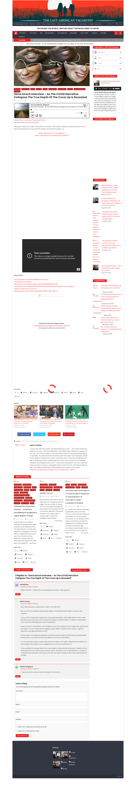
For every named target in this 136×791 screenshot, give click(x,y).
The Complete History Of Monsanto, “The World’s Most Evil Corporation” (111, 329)
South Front (82, 506)
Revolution (29, 498)
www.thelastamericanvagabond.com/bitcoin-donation (52, 326)
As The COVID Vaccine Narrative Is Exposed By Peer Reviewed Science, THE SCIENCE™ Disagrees (51, 421)
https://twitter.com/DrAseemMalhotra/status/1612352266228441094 (36, 284)
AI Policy (22, 37)
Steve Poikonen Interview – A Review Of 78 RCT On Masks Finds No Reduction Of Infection (25, 421)
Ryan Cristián (30, 100)
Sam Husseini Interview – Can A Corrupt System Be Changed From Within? (111, 268)
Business (73, 484)
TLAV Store (84, 33)
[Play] (96, 89)
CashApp (91, 24)
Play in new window (26, 120)
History (42, 490)
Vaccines (54, 441)
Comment (20, 691)
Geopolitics (27, 487)
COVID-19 (23, 441)
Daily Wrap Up (27, 484)
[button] (116, 33)
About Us (32, 24)
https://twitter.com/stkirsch (23, 282)
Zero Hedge (56, 496)
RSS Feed (103, 33)
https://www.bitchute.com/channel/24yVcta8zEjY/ (51, 135)
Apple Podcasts (26, 122)
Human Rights (18, 490)
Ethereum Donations (73, 24)
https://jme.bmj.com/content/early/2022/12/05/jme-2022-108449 (35, 291)
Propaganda (52, 89)
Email (33, 122)
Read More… (33, 543)
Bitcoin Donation (51, 24)
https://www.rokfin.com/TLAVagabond (51, 133)
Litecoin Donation (61, 24)
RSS (37, 122)
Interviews (17, 89)
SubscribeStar (83, 24)
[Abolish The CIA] (52, 481)
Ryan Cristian (62, 89)
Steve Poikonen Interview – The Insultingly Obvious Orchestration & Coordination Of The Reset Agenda (76, 421)
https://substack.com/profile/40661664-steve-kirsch (31, 279)
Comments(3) (39, 100)
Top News (22, 33)
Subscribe (73, 33)
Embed (43, 120)
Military (26, 490)
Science (70, 89)
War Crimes (25, 503)
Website (18, 719)
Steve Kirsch (47, 441)
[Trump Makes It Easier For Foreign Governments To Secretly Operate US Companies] (64, 769)
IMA (41, 33)
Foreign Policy (18, 487)
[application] (107, 88)
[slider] (117, 88)
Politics (45, 89)
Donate (44, 24)
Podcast (38, 89)
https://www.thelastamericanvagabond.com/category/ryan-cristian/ (52, 470)
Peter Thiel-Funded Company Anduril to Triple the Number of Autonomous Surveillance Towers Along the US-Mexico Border (73, 40)
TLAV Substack (62, 33)
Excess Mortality (31, 441)
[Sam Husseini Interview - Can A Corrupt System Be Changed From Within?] (56, 765)
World (32, 503)
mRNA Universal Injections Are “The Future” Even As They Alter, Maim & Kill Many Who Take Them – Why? (24, 570)
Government (25, 89)
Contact (38, 24)
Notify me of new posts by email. (28, 731)
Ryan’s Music (98, 24)
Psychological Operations (21, 495)
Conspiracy (17, 484)
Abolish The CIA (46, 493)
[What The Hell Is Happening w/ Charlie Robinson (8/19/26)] (72, 763)
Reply (18, 594)
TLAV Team (32, 33)
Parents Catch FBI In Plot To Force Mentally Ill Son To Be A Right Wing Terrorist (110, 320)
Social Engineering (79, 89)
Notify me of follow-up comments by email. (32, 727)
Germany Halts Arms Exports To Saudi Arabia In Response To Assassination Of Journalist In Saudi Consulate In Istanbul (77, 496)
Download (36, 120)
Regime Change (19, 498)
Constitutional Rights (46, 487)
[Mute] (113, 89)
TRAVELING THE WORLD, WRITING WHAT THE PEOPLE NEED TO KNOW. (68, 28)
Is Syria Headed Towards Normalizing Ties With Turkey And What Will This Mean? (81, 570)
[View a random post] (120, 33)
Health (33, 89)
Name (18, 704)
